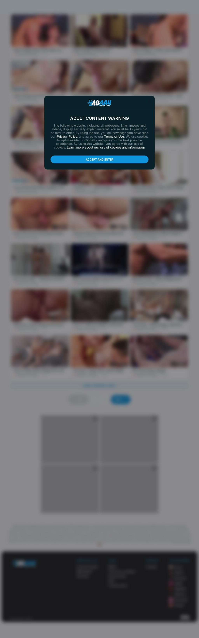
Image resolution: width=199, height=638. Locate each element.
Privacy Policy (67, 136)
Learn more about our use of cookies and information (106, 147)
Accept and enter (99, 159)
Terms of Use (114, 136)
